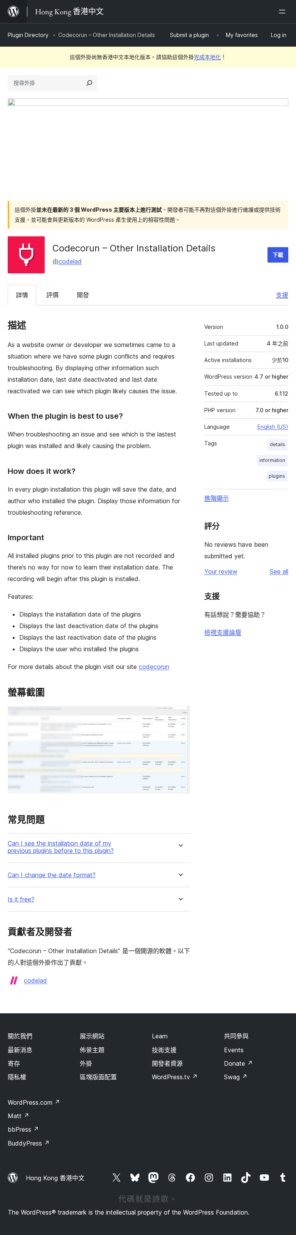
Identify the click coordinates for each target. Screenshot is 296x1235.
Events (234, 1050)
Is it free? (21, 899)
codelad (70, 261)
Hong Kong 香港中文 (55, 1178)
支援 (282, 295)
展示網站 (92, 1036)
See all (279, 571)
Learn (160, 1036)
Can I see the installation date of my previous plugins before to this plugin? (61, 847)
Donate (238, 1063)
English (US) (272, 426)
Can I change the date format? (52, 875)
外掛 (86, 1063)
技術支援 (164, 1050)
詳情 (22, 295)
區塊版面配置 (98, 1077)
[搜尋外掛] (89, 83)
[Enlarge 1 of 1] (179, 716)
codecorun (154, 667)
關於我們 (20, 1036)
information (272, 460)
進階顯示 (216, 498)
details (277, 444)
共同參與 (236, 1036)
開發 (83, 295)
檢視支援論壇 (222, 632)
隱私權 (17, 1077)
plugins (277, 476)
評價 (52, 295)
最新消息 (20, 1050)
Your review (220, 571)
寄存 (14, 1063)
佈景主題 (92, 1050)
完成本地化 (207, 57)
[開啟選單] (283, 11)
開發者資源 (167, 1063)
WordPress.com (34, 1102)
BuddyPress (29, 1143)
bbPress (23, 1129)
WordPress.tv (175, 1077)
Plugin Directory (28, 35)
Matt (18, 1116)
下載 (277, 254)
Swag (235, 1077)
